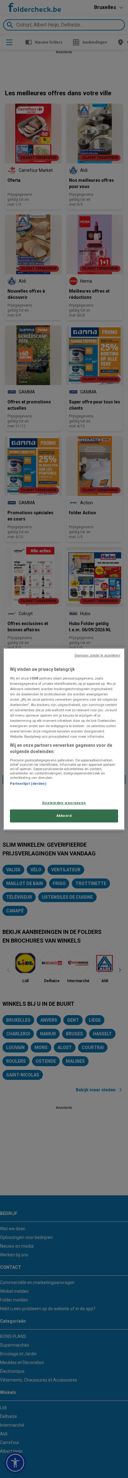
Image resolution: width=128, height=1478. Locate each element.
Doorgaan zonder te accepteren (97, 655)
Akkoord (64, 815)
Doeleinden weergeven (64, 803)
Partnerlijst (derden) (28, 783)
